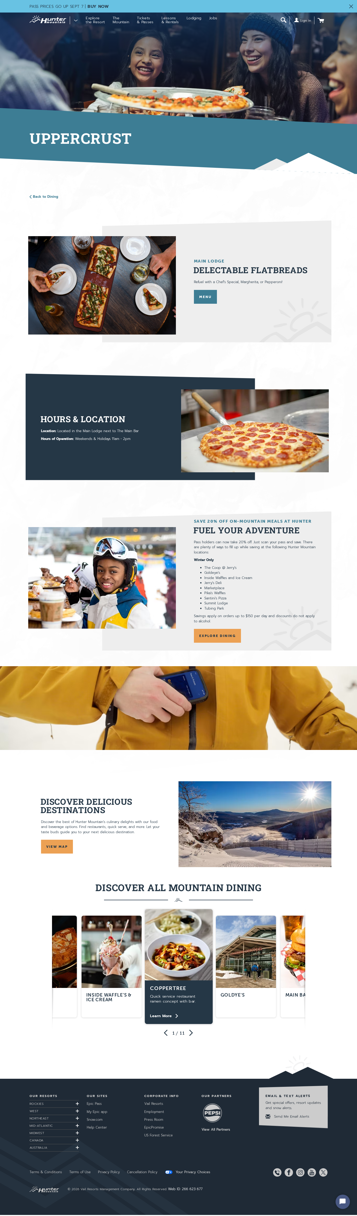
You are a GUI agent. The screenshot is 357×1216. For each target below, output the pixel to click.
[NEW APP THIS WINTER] (178, 708)
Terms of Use (80, 1172)
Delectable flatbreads (250, 270)
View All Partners (215, 1129)
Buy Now (98, 6)
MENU (205, 297)
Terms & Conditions (46, 1172)
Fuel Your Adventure (246, 530)
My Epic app (97, 1111)
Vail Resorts (153, 1103)
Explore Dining (217, 636)
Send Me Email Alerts (291, 1116)
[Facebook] (288, 1172)
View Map (59, 846)
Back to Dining (45, 196)
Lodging (194, 18)
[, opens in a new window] (102, 285)
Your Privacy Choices (192, 1172)
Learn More (160, 1016)
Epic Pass (94, 1103)
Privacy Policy (109, 1172)
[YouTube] (311, 1172)
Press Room (153, 1119)
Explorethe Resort (95, 20)
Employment (154, 1111)
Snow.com (94, 1119)
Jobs (213, 18)
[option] (179, 966)
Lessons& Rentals (170, 20)
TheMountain (121, 20)
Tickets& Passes (145, 20)
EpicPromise (154, 1127)
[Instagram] (299, 1172)
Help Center (97, 1127)
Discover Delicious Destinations (87, 805)
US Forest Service (158, 1135)
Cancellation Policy (142, 1172)
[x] (322, 1172)
